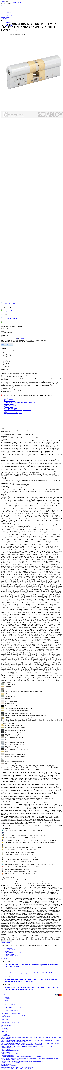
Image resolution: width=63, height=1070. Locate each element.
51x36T (36, 619)
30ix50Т (11, 531)
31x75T (8, 541)
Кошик (3, 1)
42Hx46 (46, 589)
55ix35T (21, 627)
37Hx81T (33, 569)
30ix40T (53, 529)
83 (57, 510)
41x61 (47, 586)
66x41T (46, 654)
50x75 (22, 617)
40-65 (41, 502)
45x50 (47, 599)
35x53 (56, 558)
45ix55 (59, 596)
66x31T (34, 654)
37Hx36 (54, 566)
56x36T (46, 632)
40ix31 (45, 574)
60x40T (31, 641)
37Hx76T (26, 569)
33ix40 (55, 546)
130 (36, 518)
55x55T (15, 631)
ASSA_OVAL (4, 477)
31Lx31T (41, 533)
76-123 (46, 508)
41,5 (51, 502)
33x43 (51, 549)
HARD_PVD (25, 485)
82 (43, 510)
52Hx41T (3, 624)
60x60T (3, 642)
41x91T (51, 587)
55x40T (50, 629)
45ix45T (27, 596)
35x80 (2, 561)
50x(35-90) (46, 614)
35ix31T (29, 553)
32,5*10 (56, 541)
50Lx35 (24, 614)
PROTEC (36, 456)
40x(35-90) (20, 579)
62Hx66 (12, 649)
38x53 (15, 574)
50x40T (11, 616)
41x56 (29, 586)
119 (44, 517)
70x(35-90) (54, 657)
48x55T (50, 611)
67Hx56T (25, 657)
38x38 (58, 573)
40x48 (14, 581)
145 (8, 520)
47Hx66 (19, 609)
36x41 (39, 563)
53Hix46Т (34, 626)
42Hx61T (37, 591)
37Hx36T (3, 568)
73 (8, 508)
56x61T (48, 634)
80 (19, 510)
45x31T (17, 599)
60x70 (20, 642)
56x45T (5, 634)
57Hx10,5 (17, 636)
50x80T (41, 617)
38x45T (9, 574)
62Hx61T (5, 649)
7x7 (30, 456)
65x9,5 (21, 654)
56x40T (53, 632)
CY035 (10, 491)
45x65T (34, 601)
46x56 (21, 604)
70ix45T (47, 657)
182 (59, 520)
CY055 (22, 491)
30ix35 (34, 529)
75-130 (36, 508)
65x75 (58, 652)
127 (23, 518)
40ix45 (27, 576)
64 (35, 505)
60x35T (24, 641)
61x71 (22, 646)
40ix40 (8, 576)
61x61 (59, 644)
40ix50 (40, 576)
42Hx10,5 (58, 587)
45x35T (23, 599)
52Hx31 (30, 622)
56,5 (46, 503)
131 (40, 518)
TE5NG (60, 456)
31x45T (41, 536)
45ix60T (11, 597)
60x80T (51, 642)
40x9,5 (44, 582)
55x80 (8, 632)
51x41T (42, 619)
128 (27, 518)
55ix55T (11, 629)
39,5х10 (33, 574)
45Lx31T (23, 597)
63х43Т (40, 649)
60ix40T (23, 639)
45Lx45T (44, 597)
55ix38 (28, 627)
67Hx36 (30, 655)
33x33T (22, 549)
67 (6, 507)
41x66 (4, 587)
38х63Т (27, 574)
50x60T (53, 616)
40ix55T (59, 576)
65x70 (46, 652)
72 (49, 507)
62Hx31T (49, 646)
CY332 (45, 489)
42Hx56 (17, 591)
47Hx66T (26, 609)
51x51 (8, 621)
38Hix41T (18, 571)
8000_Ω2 (43, 454)
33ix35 (42, 546)
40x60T (50, 581)
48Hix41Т (53, 609)
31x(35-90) (11, 534)
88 (30, 512)
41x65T (60, 586)
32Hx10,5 (10, 543)
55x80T (15, 632)
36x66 (38, 564)
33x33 (16, 549)
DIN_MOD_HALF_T (32, 475)
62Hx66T (19, 649)
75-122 (30, 508)
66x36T (40, 654)
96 (32, 513)
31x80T (26, 541)
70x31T (3, 659)
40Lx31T (23, 578)
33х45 (37, 551)
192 (6, 522)
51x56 (20, 621)
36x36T (34, 563)
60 (59, 503)
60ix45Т (35, 639)
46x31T (34, 602)
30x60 (22, 533)
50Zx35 (59, 617)
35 (20, 502)
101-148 (3, 515)
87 (21, 512)
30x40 (47, 531)
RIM (58, 475)
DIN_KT (12, 474)
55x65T (39, 631)
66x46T (53, 654)
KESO (26, 437)
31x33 (42, 534)
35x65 (31, 559)
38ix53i (46, 573)
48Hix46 (3, 611)
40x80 (38, 582)
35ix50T (41, 554)
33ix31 (24, 546)
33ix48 (28, 548)
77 (55, 508)
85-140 (8, 512)
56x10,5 (33, 632)
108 (47, 515)
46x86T (21, 606)
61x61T (5, 646)
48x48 (38, 611)
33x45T (3, 551)
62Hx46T (31, 647)
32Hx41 (46, 543)
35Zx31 (32, 561)
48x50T (44, 611)
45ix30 (46, 594)
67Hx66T (33, 657)
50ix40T (33, 612)
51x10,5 (11, 619)
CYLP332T (37, 491)
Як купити (9, 22)
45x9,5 (9, 602)
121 (52, 517)
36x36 (27, 563)
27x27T (27, 528)
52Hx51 (24, 624)
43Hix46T (20, 592)
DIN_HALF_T (38, 474)
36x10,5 (3, 563)
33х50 (43, 551)
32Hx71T (3, 546)
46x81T (15, 606)
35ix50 (28, 554)
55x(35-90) (24, 629)
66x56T (5, 655)
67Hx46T (58, 655)
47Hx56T (5, 609)
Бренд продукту (5, 436)
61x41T (34, 644)
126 (19, 518)
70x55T (35, 659)
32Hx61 (40, 544)
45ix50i (46, 596)
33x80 (25, 551)
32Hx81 (10, 546)
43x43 (10, 594)
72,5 (4, 508)
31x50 (58, 536)
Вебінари (8, 18)
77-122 (60, 508)
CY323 (26, 489)
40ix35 (2, 576)
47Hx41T (23, 607)
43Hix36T (59, 591)
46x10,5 (21, 602)
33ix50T (34, 548)
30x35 (35, 531)
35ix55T (54, 554)
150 (21, 520)
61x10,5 (15, 644)
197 (10, 522)
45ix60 (4, 597)
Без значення (6, 454)
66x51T (59, 654)
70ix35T (40, 657)
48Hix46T (10, 611)
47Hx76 (40, 609)
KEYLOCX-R (52, 456)
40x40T (58, 579)
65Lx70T (21, 651)
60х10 (8, 644)
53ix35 (55, 626)
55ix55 (4, 629)
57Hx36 (38, 636)
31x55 (20, 538)
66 (47, 505)
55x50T (3, 631)
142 (61, 518)
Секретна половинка (8, 434)
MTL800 (14, 454)
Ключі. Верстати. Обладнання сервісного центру (17, 410)
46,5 (7, 503)
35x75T (56, 559)
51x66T (51, 621)
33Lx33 (47, 548)
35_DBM (3, 491)
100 (47, 513)
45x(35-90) (59, 597)
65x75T (3, 654)
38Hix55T (55, 571)
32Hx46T (5, 544)
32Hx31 (18, 543)
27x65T (3, 529)
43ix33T (53, 592)
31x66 (27, 539)
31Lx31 (34, 533)
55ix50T (59, 627)
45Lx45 (38, 597)
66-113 (52, 505)
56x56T (36, 634)
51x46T (55, 619)
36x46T (57, 563)
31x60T (51, 538)
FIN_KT (42, 475)
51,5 (25, 503)
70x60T (41, 659)
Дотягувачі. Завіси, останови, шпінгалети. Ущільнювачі (19, 402)
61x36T (28, 644)
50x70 (10, 617)
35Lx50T (36, 556)
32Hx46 (60, 543)
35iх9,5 (9, 556)
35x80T (8, 561)
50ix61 (18, 614)
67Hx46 (52, 655)
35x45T (39, 558)
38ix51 (40, 573)
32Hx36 (32, 543)
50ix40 (27, 612)
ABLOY (19, 437)
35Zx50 (38, 561)
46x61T (40, 604)
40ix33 (58, 574)
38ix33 (15, 573)
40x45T (8, 581)
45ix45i (21, 596)
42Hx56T (23, 591)
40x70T (20, 582)
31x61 (56, 538)
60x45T (37, 641)
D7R (4, 456)
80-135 (24, 510)
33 (16, 502)
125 (14, 518)
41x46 (59, 584)
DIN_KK (5, 474)
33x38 (34, 549)
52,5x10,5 (15, 622)
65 (44, 505)
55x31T (38, 629)
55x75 (56, 631)
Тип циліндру (4, 457)
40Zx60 (3, 584)
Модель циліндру (5, 486)
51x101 (18, 619)
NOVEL (43, 456)
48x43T (32, 611)
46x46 (53, 602)
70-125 (31, 507)
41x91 (45, 587)
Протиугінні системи (10, 405)
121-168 (58, 517)
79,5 (15, 510)
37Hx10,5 (33, 566)
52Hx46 (10, 624)
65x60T (28, 652)
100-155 (52, 513)
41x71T (22, 587)
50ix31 (8, 612)
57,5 (50, 503)
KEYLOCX (59, 454)
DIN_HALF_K (28, 474)
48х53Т (57, 611)
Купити (22, 338)
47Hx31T (55, 606)
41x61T (53, 586)
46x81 (8, 606)
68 (14, 507)
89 (34, 512)
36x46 (51, 563)
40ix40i (14, 576)
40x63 (55, 581)
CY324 (32, 489)
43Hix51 (27, 592)
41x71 (16, 587)
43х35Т (29, 594)
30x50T (17, 533)
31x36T (5, 536)
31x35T (54, 534)
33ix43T (15, 548)
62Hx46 (24, 647)
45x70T (46, 601)
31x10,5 (18, 534)
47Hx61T (12, 609)
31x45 (34, 536)
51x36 (30, 619)
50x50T (29, 616)
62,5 (22, 505)
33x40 (46, 549)
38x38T (3, 574)
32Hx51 (12, 544)
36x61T (32, 564)
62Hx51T (45, 647)
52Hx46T (17, 624)
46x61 (33, 604)
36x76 (55, 564)
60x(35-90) (11, 641)
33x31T (10, 549)
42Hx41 (33, 589)
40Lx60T (12, 579)
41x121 (22, 584)
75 (25, 508)
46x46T (59, 602)
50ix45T (40, 612)
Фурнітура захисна (9, 401)
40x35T (46, 579)
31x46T (53, 536)
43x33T (5, 594)
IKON (37, 437)
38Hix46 (25, 571)
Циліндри (6, 398)
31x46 (46, 536)
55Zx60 (27, 632)
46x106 (28, 602)
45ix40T (9, 596)
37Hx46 (24, 568)
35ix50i (35, 554)
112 (16, 517)
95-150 (27, 513)
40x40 (51, 579)
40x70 (14, 582)
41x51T (23, 586)
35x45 (32, 558)
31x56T (39, 538)
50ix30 (2, 612)
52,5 (29, 503)
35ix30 (17, 553)
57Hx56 (33, 637)
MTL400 (28, 454)
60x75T (39, 642)
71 (35, 507)
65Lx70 (15, 651)
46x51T (16, 604)
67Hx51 (5, 657)
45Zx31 (15, 602)
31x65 (15, 539)
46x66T (52, 604)
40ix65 (17, 578)
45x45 (35, 599)
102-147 (14, 515)
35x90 (25, 561)
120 (48, 517)
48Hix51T (25, 611)
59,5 (55, 503)
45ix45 (15, 596)
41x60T (41, 586)
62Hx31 (43, 646)
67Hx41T (44, 655)
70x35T (9, 659)
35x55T (8, 559)
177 (55, 520)
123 (6, 518)
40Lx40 (38, 578)
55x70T (51, 631)
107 (43, 515)
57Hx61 (46, 637)
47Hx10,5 (33, 606)
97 (36, 513)
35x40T (27, 558)
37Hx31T (47, 566)
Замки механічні (8, 399)
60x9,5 (57, 642)
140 (57, 518)
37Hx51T (45, 568)
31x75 (2, 541)
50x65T (5, 617)
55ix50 (53, 627)
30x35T (41, 531)
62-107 (11, 505)
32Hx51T (19, 544)
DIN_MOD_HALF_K (18, 475)
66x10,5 (27, 654)
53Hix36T (26, 626)
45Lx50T (51, 597)
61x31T (21, 644)
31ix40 (28, 533)
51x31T (24, 619)
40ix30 (39, 574)
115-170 (30, 517)
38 (28, 502)
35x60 (19, 559)
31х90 (49, 541)
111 (12, 517)
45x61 (22, 601)
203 (14, 522)
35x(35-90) (44, 556)
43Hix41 (5, 592)
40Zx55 (56, 582)
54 (33, 503)
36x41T (45, 563)
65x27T (37, 651)
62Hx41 (10, 647)
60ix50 (42, 639)
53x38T (9, 627)
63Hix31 (26, 649)
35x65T (38, 559)
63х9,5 (46, 649)
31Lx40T (48, 533)
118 (40, 517)
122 (2, 518)
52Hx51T (31, 624)
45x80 (57, 601)
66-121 (58, 505)
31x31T (36, 534)
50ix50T (52, 612)
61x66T (17, 646)
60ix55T (55, 639)
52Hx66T (11, 626)
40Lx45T (58, 578)
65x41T (3, 652)
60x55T (50, 641)
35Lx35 (16, 556)
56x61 (41, 634)
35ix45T (22, 554)
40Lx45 (51, 578)
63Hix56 (33, 649)
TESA (31, 437)
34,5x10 (11, 553)
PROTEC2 (36, 454)
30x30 (23, 531)
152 (25, 520)
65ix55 (2, 651)
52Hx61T (59, 624)
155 (29, 520)
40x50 (19, 581)
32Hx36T (38, 543)
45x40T (29, 599)
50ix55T (5, 614)
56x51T (24, 634)
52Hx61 (52, 624)
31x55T (27, 538)
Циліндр (19, 434)
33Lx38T (3, 549)
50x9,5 (47, 617)
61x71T (29, 646)
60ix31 (17, 639)
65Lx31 (9, 651)
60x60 (56, 641)
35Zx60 (51, 561)
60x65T (15, 642)
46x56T (28, 604)
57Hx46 (5, 637)
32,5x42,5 (3, 543)
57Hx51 (19, 637)
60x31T (18, 641)
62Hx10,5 (35, 646)
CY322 (20, 489)
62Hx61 (58, 647)
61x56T (53, 644)
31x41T (29, 536)
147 (12, 520)
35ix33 (35, 553)
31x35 (47, 534)
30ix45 (60, 529)
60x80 (44, 642)
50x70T (17, 617)
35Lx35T (22, 556)
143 (4, 520)
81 (29, 510)
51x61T (39, 621)
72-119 (60, 507)
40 (37, 502)
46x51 (9, 604)
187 (2, 522)
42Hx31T (11, 589)
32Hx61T (47, 544)
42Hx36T (25, 589)
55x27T (31, 629)
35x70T (50, 559)
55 (41, 503)
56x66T (60, 634)
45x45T (41, 599)
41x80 (33, 587)
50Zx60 (5, 619)
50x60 (47, 616)
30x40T (53, 531)
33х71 (55, 551)
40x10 (26, 579)
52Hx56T (45, 624)
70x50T (28, 659)
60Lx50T (3, 641)
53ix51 (2, 627)
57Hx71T (3, 639)
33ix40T (3, 548)
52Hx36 (44, 622)
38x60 (20, 574)
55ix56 (17, 629)
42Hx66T (45, 591)
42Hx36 (19, 589)
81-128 (34, 510)
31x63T (9, 539)
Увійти (13, 2)
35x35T (15, 558)
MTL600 (21, 454)
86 (13, 512)
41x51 (17, 586)
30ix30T (28, 529)
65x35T (49, 651)
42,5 (56, 502)
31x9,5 (44, 541)
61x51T (47, 644)
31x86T (38, 541)
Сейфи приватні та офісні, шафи (13, 413)
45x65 (28, 601)
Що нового (9, 15)
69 (17, 507)
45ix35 (52, 594)
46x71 (57, 604)
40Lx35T (30, 578)
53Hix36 (19, 626)
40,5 (46, 502)
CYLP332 (29, 491)
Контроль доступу (9, 404)
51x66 (44, 621)
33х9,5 (4, 553)
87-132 (26, 512)
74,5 (21, 508)
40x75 (26, 582)
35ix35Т (47, 553)
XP (13, 485)
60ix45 (29, 639)
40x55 (31, 581)
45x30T (10, 599)
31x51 (8, 538)
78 (8, 510)
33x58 (8, 551)
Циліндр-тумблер (28, 434)
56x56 (30, 634)
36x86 (15, 566)
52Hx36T (50, 622)
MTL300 (51, 454)
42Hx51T (9, 591)
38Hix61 (3, 573)
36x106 (9, 563)
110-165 (7, 517)
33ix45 (22, 548)
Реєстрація (18, 2)
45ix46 (34, 596)
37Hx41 (10, 568)
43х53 (40, 594)
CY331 (39, 489)
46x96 (27, 606)
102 (8, 515)
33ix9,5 (40, 548)
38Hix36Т (3, 571)
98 (39, 513)
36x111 (15, 563)
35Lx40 (29, 556)
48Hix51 (17, 611)
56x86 (10, 636)
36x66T (44, 564)
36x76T (3, 566)
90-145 (53, 512)
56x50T (17, 634)
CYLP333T (46, 491)
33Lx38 (53, 548)
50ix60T (11, 614)
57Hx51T (25, 637)
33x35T (28, 549)
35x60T (26, 559)
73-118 (12, 508)
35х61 (57, 561)
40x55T (38, 581)
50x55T (41, 616)
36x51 (2, 564)
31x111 (24, 534)
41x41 (47, 584)
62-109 (17, 505)
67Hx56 (19, 657)
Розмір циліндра (5, 494)
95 (22, 513)
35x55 (2, 559)
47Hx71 (33, 609)
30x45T (5, 533)
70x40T (15, 659)
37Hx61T (5, 569)
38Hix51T (47, 571)
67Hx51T (11, 657)
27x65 (57, 528)
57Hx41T (59, 636)
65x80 (8, 654)
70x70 (53, 659)
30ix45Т (5, 531)
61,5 (2, 505)
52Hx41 (58, 622)
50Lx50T (38, 614)
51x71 (56, 621)
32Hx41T (52, 543)
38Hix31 (41, 569)
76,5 (51, 508)
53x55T (15, 627)
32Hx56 (26, 544)
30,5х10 (15, 529)
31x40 (10, 536)
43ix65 (60, 592)
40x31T (39, 579)
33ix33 (30, 546)
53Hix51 (41, 626)
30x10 (17, 531)
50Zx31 (53, 617)
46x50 (4, 604)
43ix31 (41, 592)
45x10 (4, 599)
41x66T (10, 587)
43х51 (34, 594)
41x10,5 (16, 584)
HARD (18, 485)
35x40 (20, 558)
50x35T (5, 616)
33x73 (19, 551)
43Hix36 (52, 591)
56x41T (59, 632)
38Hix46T (32, 571)
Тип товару (4, 433)
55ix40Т (34, 627)
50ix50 (46, 612)
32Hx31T (24, 543)
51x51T (15, 621)
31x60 (44, 538)
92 (6, 513)
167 (46, 520)
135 (53, 518)
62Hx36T (3, 647)
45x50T (53, 599)
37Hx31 (41, 566)
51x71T (3, 622)
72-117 (54, 507)
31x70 (39, 539)
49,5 (16, 503)
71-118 (40, 507)
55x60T (27, 631)
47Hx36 (3, 607)
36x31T (22, 563)
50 (20, 503)
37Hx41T (17, 568)
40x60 (43, 581)
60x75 (32, 642)
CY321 (14, 489)
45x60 (10, 601)
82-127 (48, 510)
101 (58, 513)
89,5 (38, 512)
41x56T (35, 586)
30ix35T (41, 529)
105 (28, 515)
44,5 (60, 502)
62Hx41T (17, 647)
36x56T (20, 564)
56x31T (40, 632)
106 (39, 515)
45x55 (59, 599)
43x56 (22, 594)
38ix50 (34, 573)
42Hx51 (3, 591)
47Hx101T (41, 606)
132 (44, 518)
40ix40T (21, 576)
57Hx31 (24, 636)
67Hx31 (24, 655)
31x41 (22, 536)
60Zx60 (3, 644)
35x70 (43, 559)
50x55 (35, 616)
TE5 (15, 456)
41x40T (41, 584)
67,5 (10, 507)
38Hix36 (55, 569)
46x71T (3, 606)
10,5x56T (14, 528)
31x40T (17, 536)
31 (12, 502)
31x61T (3, 539)
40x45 (2, 581)
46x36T (41, 602)
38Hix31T (48, 569)
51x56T (27, 621)
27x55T (51, 528)
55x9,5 (21, 632)
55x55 (8, 631)
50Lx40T (30, 614)
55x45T (57, 629)
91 (58, 512)
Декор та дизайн (8, 407)
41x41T (53, 584)
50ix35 (14, 612)
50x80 (34, 617)
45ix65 (17, 597)
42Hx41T (39, 589)
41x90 (39, 587)
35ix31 (23, 553)
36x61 (26, 564)
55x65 (32, 631)
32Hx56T (33, 544)
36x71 (50, 564)
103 (19, 515)
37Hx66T (19, 569)
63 (26, 505)
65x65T (40, 652)
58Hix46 (10, 639)
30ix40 (47, 529)
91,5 (2, 513)
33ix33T (36, 546)
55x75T (3, 632)
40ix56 (4, 578)
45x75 (52, 601)
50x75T (29, 617)
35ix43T (9, 554)
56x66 (53, 634)
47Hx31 (49, 606)
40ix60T (11, 578)
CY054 (16, 491)
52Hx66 (5, 626)
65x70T (52, 652)
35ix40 (54, 553)
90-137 (47, 512)
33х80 (60, 551)
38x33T (52, 573)
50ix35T (20, 612)
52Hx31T (36, 622)
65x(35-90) (29, 651)
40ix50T (46, 576)
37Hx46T (31, 568)
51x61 (32, 621)
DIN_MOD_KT (5, 475)
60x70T (27, 642)
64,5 (40, 505)
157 (33, 520)
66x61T (11, 655)
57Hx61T (53, 637)
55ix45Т (47, 627)
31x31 (30, 534)
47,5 (12, 503)
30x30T (29, 531)
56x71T (5, 636)
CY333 (51, 489)
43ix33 (47, 592)
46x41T (47, 602)
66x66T (17, 655)
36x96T (27, 566)
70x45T (22, 659)
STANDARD (6, 493)
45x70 (40, 601)
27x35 (33, 528)
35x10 (50, 556)
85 (3, 512)
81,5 (39, 510)
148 (16, 520)
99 (43, 513)
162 (42, 520)
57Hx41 (52, 636)
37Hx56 (52, 568)
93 (15, 513)
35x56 (14, 559)
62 (6, 505)
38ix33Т (21, 573)
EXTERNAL (54, 491)
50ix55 (59, 612)
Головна (8, 12)
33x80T (31, 551)
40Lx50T (5, 579)
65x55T (22, 652)
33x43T (58, 549)
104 (23, 515)
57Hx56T (39, 637)
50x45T (17, 616)
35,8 (24, 502)
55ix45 (40, 627)
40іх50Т (9, 584)
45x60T (17, 601)
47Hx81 (46, 609)
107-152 (52, 515)
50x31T (59, 614)
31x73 (56, 539)
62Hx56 (52, 647)
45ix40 (2, 596)
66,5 (2, 507)
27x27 (21, 528)
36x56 (14, 564)
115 (25, 517)
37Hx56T (59, 568)
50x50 (23, 616)
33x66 (14, 551)
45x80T (3, 602)
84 (61, 510)
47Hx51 (44, 607)
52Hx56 (38, 624)
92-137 (11, 513)
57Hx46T (11, 637)
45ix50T (52, 596)
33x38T (40, 549)
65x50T (15, 652)
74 (17, 508)
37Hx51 (38, 568)
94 (19, 513)
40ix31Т (51, 574)
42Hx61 (31, 591)
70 (26, 507)
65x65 (34, 652)
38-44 (32, 502)
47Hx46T (37, 607)
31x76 (14, 541)
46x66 (45, 604)
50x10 (52, 614)
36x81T (9, 566)
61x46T (40, 644)
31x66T (33, 539)
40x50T (26, 581)
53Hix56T (48, 626)
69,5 (22, 507)
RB (14, 437)
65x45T (9, 652)
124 (10, 518)
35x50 (44, 558)
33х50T (49, 551)
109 (58, 515)
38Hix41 (10, 571)
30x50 (10, 533)
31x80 (19, 541)
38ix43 (28, 573)
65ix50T (58, 649)
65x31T (43, 651)
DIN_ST (19, 474)
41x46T (5, 586)
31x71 (51, 539)
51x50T (3, 621)
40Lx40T (44, 578)
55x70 (44, 631)
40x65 (2, 582)
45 (3, 503)
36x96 (20, 566)
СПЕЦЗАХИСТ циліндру (8, 478)
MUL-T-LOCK (7, 437)
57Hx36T (45, 636)
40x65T (8, 582)
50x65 (59, 616)
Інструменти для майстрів (11, 408)
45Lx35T (30, 597)
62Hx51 (38, 647)
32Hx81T (17, 546)
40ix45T (33, 576)
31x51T (15, 538)
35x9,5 (20, 561)
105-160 (33, 515)
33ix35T (48, 546)
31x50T (3, 538)
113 (21, 517)
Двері (5, 411)
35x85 (14, 561)
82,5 (53, 510)
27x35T (39, 528)
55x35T (44, 629)
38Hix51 (40, 571)
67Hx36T (37, 655)
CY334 (57, 489)
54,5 (37, 503)
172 (51, 520)
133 (49, 518)
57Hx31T (31, 636)
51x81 (8, 622)
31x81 (31, 541)
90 (42, 512)
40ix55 (52, 576)
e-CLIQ (9, 456)
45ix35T (58, 594)
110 (2, 517)
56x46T (11, 634)
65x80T (15, 654)
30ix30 (22, 529)
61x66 (10, 646)
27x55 (45, 528)
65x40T (56, 651)
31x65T (21, 539)
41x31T (29, 584)
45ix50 (40, 596)
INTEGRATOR (22, 456)
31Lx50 (55, 533)
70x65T (47, 659)
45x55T (5, 601)
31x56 (32, 538)
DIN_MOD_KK (49, 474)
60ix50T (48, 639)
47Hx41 (17, 607)
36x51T (8, 564)
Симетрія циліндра (6, 523)
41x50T (11, 586)
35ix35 (41, 553)
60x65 (8, 642)
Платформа (4, 439)
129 (31, 518)
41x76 (28, 587)
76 (41, 508)
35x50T (51, 558)
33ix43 (9, 548)
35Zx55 (44, 561)
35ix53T (48, 554)
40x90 (49, 582)
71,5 (45, 507)
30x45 (59, 531)
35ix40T (3, 554)
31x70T (45, 539)
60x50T (44, 641)
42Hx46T (53, 589)
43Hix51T (34, 592)
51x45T (49, 619)
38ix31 (9, 573)
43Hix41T (12, 592)
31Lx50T (3, 534)
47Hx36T (9, 607)
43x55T (17, 594)
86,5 (17, 512)
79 (11, 510)
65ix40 (52, 649)
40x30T (33, 579)
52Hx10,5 (22, 622)
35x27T (57, 556)
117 (36, 517)
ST (61, 491)
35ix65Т (3, 556)
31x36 (59, 534)
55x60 (20, 631)
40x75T (32, 582)
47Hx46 (31, 607)
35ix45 (16, 554)
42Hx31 (5, 589)
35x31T (3, 558)
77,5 (4, 510)
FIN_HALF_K (51, 475)
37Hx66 (12, 569)
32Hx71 (54, 544)
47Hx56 (58, 607)
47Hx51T (51, 607)
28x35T (9, 529)
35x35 (8, 558)
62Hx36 (56, 646)
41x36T (35, 584)
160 (38, 520)
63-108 (31, 505)
